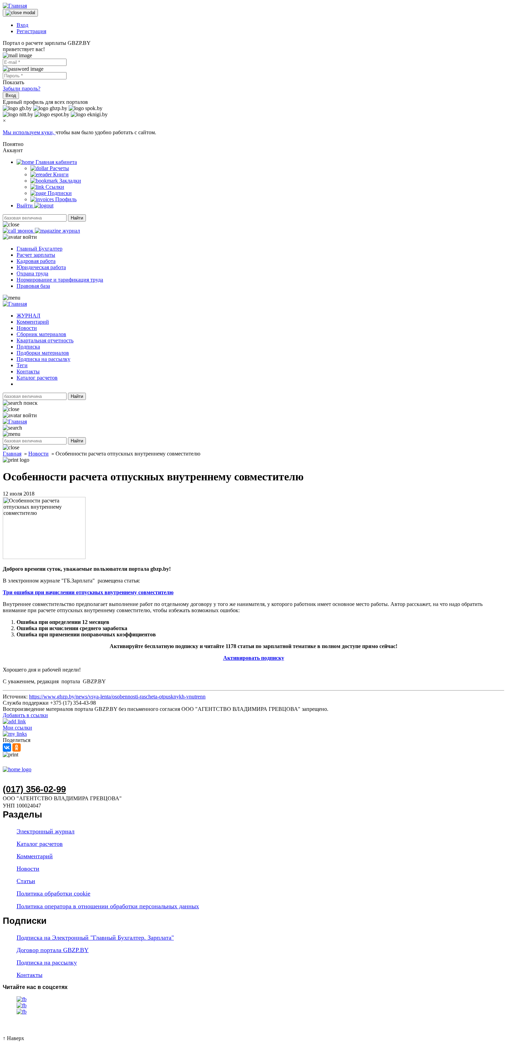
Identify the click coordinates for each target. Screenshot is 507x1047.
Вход (22, 25)
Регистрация (31, 31)
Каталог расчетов (37, 378)
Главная (12, 454)
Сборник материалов (41, 334)
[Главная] (15, 6)
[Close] (20, 13)
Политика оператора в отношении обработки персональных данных (108, 906)
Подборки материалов (43, 353)
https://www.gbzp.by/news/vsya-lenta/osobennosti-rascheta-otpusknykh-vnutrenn (117, 696)
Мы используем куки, (29, 132)
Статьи (26, 881)
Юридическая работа (41, 267)
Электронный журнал (45, 831)
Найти (77, 218)
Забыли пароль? (21, 88)
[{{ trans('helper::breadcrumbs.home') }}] (17, 769)
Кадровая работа (36, 261)
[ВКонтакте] (7, 747)
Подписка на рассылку (43, 359)
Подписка (28, 347)
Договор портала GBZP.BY (53, 950)
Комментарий (33, 322)
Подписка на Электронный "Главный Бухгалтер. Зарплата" (95, 937)
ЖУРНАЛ (28, 316)
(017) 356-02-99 (34, 789)
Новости (27, 328)
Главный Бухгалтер (39, 249)
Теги (22, 365)
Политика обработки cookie (53, 893)
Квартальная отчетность (45, 340)
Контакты (28, 371)
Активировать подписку (253, 658)
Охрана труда (32, 273)
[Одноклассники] (16, 747)
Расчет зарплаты (36, 255)
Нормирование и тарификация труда (60, 280)
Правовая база (33, 286)
